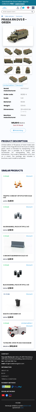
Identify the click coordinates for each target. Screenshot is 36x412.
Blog (3, 373)
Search (32, 12)
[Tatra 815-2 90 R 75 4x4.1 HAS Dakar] (18, 331)
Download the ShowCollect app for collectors (15, 2)
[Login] (17, 8)
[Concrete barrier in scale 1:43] (18, 244)
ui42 (21, 408)
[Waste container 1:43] (18, 302)
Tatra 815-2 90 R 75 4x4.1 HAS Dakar (17, 343)
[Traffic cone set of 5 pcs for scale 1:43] (18, 184)
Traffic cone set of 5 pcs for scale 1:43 (17, 197)
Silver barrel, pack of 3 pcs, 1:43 (16, 227)
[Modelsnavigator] (2, 16)
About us (4, 370)
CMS (27, 406)
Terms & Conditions (8, 379)
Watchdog (19, 130)
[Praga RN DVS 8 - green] (18, 36)
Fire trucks (19, 16)
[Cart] (21, 8)
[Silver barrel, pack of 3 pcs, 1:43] (18, 215)
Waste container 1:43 (12, 314)
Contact (5, 376)
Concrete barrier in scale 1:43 (15, 256)
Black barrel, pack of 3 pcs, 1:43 (16, 285)
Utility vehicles (9, 16)
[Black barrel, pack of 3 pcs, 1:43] (18, 273)
